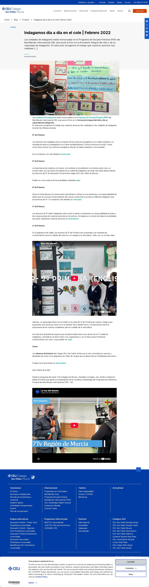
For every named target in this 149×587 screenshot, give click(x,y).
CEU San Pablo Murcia (122, 528)
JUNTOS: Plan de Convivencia (57, 525)
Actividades (83, 525)
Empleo (111, 2)
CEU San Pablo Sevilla (122, 548)
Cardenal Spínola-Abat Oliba (124, 537)
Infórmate (139, 11)
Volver (13, 27)
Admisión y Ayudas (86, 2)
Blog (16, 20)
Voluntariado (83, 531)
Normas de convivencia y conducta (20, 498)
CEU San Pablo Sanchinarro (124, 531)
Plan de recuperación (19, 511)
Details (31, 583)
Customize (129, 568)
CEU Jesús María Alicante (123, 539)
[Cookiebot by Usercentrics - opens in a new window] (14, 582)
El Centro (14, 491)
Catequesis (82, 528)
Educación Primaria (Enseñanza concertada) (23, 535)
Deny (131, 574)
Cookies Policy (41, 577)
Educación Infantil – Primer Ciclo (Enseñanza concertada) (23, 523)
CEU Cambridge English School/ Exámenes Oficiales (57, 504)
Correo (127, 2)
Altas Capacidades (85, 491)
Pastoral (82, 519)
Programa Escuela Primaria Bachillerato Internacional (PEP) (57, 498)
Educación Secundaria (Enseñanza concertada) (20, 540)
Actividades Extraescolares (21, 505)
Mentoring (82, 497)
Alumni (13, 508)
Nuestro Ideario (16, 503)
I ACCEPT (131, 562)
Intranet (102, 2)
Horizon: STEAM (85, 494)
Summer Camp (50, 508)
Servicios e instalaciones (20, 494)
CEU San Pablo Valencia (123, 534)
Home (6, 20)
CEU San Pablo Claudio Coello (125, 525)
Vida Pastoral (83, 522)
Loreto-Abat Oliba (120, 542)
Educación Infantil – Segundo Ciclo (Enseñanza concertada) (22, 529)
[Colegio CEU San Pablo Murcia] (13, 12)
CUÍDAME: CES (50, 528)
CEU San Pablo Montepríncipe (125, 522)
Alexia (119, 2)
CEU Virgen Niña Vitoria (122, 545)
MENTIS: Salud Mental (53, 522)
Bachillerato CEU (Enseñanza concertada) (22, 546)
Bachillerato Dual (51, 494)
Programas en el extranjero (55, 491)
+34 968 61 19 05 (140, 2)
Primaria (25, 20)
